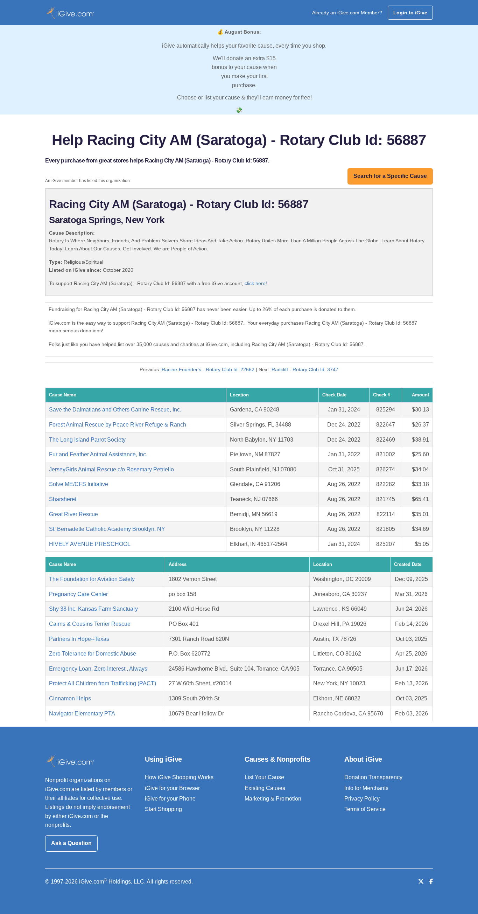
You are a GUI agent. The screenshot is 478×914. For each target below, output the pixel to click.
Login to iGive (410, 12)
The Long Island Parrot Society (87, 440)
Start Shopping (163, 809)
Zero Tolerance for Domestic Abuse (92, 654)
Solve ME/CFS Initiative (78, 484)
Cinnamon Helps (70, 698)
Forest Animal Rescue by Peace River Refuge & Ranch (117, 425)
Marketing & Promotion (273, 799)
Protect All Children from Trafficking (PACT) (102, 683)
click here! (256, 283)
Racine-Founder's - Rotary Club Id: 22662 (208, 369)
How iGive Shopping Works (179, 777)
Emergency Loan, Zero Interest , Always (98, 669)
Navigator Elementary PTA (82, 713)
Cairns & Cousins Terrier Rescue (90, 624)
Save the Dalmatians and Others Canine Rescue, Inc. (115, 410)
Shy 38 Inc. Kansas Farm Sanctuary (93, 609)
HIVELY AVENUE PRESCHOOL (90, 544)
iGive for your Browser (172, 788)
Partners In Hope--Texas (79, 639)
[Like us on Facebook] (431, 882)
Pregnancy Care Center (78, 594)
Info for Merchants (366, 788)
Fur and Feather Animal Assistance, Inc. (98, 454)
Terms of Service (365, 809)
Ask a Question (71, 843)
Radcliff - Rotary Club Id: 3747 (305, 369)
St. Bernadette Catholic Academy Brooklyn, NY (107, 529)
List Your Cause (264, 777)
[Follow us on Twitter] (421, 882)
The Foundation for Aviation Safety (92, 579)
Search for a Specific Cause (390, 176)
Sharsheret (62, 499)
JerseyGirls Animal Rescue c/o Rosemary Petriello (111, 469)
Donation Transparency (373, 777)
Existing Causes (265, 788)
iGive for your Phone (170, 799)
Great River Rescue (73, 514)
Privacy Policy (362, 799)
